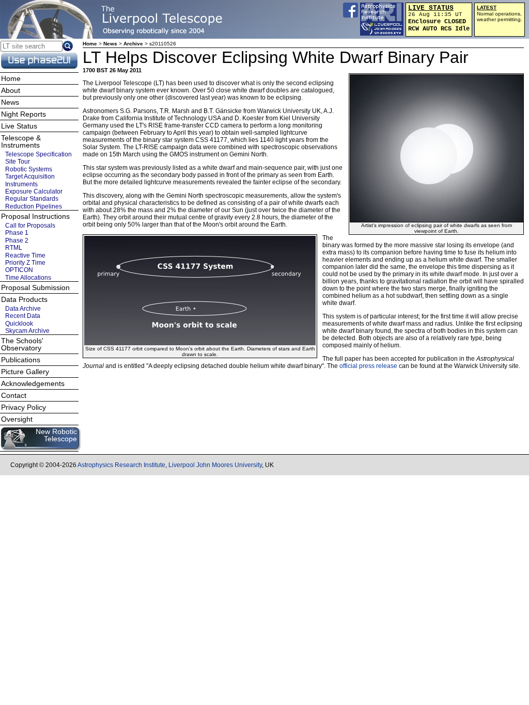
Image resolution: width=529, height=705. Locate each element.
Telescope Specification (38, 154)
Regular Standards (31, 198)
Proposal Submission (35, 287)
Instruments (21, 184)
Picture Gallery (25, 371)
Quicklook (19, 323)
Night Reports (23, 114)
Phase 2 (16, 240)
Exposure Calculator (34, 191)
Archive (133, 43)
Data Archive (23, 308)
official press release (368, 366)
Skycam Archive (27, 330)
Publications (20, 360)
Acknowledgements (33, 383)
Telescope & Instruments (21, 141)
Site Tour (17, 161)
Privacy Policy (23, 407)
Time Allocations (28, 277)
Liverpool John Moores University (215, 465)
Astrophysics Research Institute (121, 465)
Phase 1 (16, 232)
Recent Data (22, 315)
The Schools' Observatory (22, 344)
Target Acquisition (30, 176)
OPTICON (19, 270)
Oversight (17, 419)
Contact (13, 395)
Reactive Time (25, 255)
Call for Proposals (30, 225)
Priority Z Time (25, 262)
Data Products (24, 299)
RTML (13, 247)
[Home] (116, 19)
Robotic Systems (28, 169)
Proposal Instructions (35, 216)
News (110, 43)
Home (90, 43)
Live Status (19, 126)
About (10, 90)
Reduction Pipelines (33, 206)
